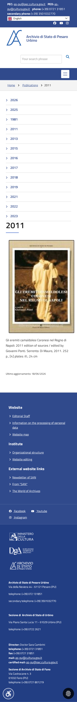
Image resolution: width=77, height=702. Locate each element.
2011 (14, 128)
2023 (14, 216)
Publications (30, 85)
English (17, 18)
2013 (14, 138)
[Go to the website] (39, 537)
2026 (14, 99)
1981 (14, 119)
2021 (14, 196)
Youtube (41, 511)
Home (11, 85)
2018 (14, 177)
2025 (14, 109)
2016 (14, 157)
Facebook (19, 511)
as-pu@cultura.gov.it (28, 658)
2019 (14, 186)
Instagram (20, 517)
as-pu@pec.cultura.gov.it (29, 4)
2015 (14, 148)
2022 (14, 206)
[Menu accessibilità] (8, 693)
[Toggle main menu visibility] (65, 74)
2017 (14, 167)
